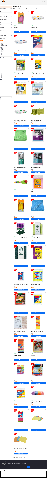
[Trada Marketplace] (18, 1)
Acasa (1, 3)
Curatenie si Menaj (5, 3)
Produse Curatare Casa (11, 3)
